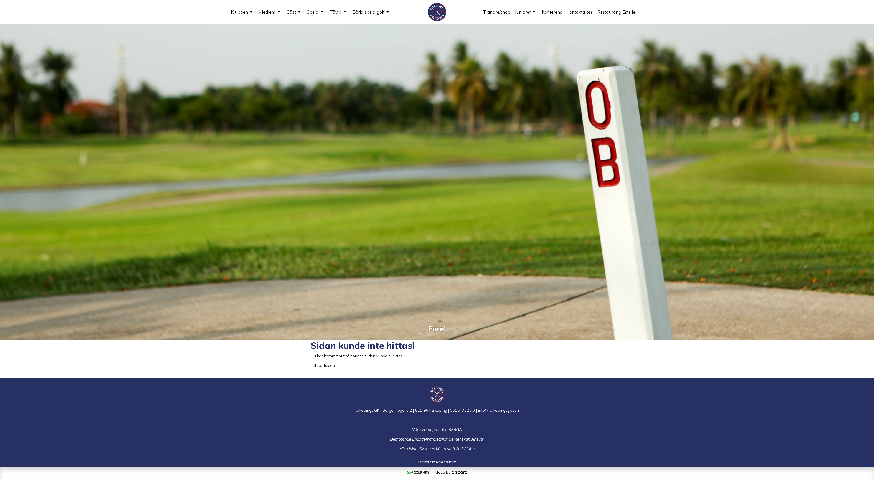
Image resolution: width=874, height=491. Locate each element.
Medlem (267, 12)
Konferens (552, 12)
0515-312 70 (462, 410)
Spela (312, 12)
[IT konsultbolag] (459, 472)
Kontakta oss (580, 12)
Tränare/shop (496, 12)
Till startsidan (323, 365)
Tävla (336, 12)
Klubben (239, 12)
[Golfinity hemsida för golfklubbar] (419, 472)
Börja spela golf (368, 12)
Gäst (291, 12)
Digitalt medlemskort (437, 461)
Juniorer (523, 12)
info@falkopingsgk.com (499, 410)
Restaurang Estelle (616, 12)
